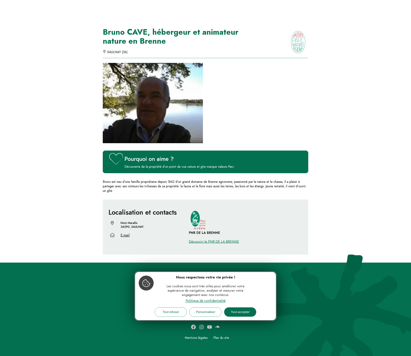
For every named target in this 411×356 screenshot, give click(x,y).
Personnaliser (205, 311)
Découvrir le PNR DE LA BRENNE (214, 241)
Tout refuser (171, 311)
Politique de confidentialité (206, 300)
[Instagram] (201, 327)
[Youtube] (209, 327)
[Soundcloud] (217, 327)
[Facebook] (193, 327)
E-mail (125, 235)
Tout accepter (240, 311)
